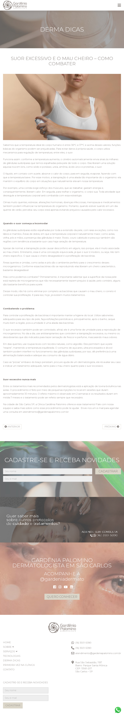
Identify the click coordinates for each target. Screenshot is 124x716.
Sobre (7, 646)
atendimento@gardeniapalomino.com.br (98, 653)
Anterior (13, 426)
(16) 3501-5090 (83, 642)
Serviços (9, 651)
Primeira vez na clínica (19, 665)
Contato (9, 669)
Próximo (110, 426)
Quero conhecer (62, 597)
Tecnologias (11, 655)
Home (7, 642)
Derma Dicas (11, 660)
